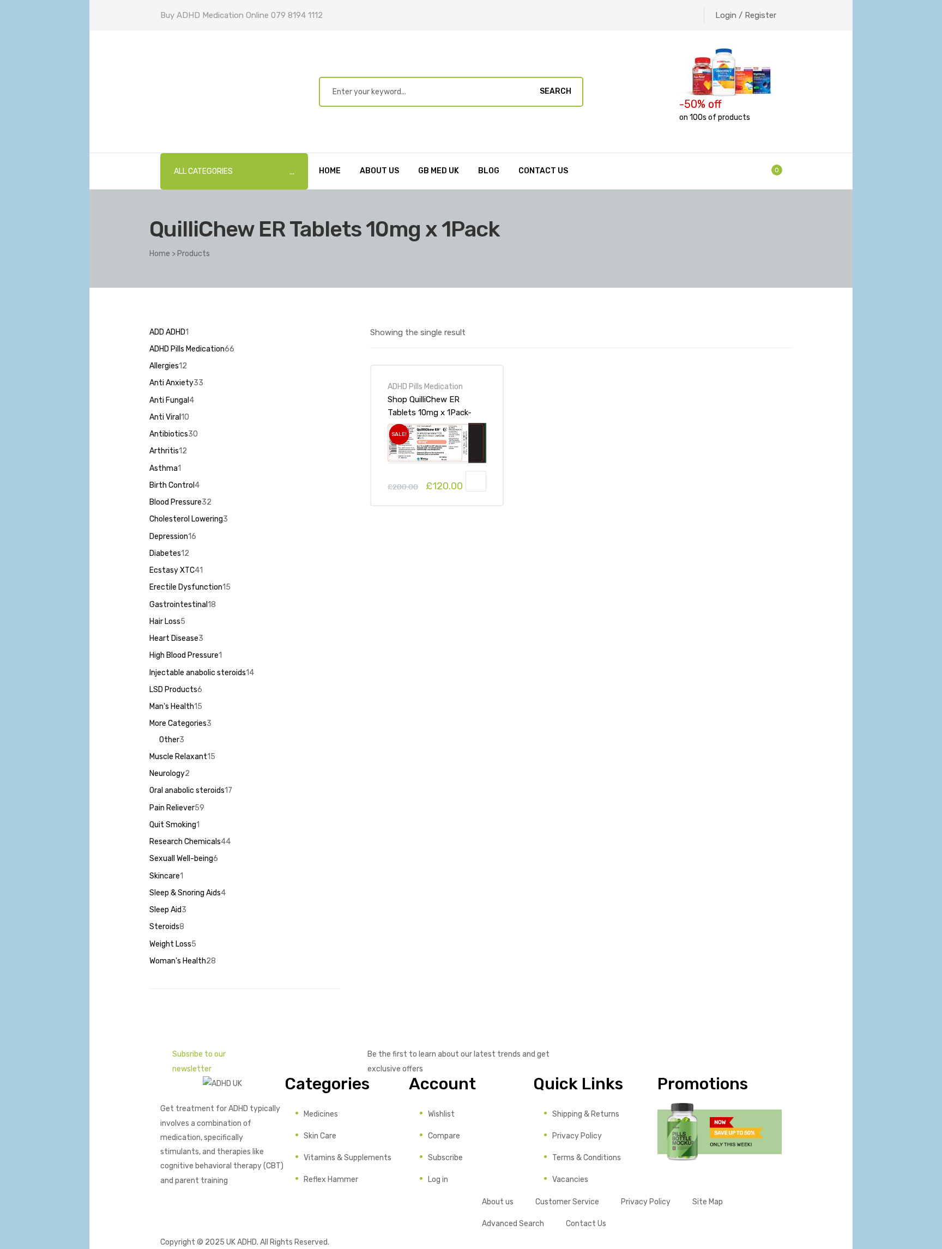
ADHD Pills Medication (425, 386)
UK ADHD (241, 1242)
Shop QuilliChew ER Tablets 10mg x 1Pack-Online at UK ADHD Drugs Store (436, 406)
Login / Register (745, 15)
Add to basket (476, 481)
